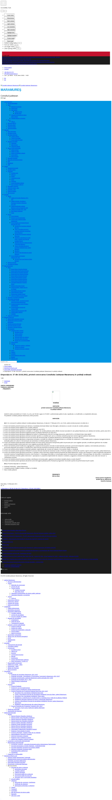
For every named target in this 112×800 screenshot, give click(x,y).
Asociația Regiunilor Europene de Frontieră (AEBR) (25, 747)
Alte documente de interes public (18, 355)
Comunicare (10, 171)
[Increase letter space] (20, 48)
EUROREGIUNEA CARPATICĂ (16, 312)
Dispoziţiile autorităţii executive (14, 325)
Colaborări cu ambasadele (13, 315)
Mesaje (12, 179)
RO (5, 78)
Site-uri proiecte (11, 193)
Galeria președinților (12, 128)
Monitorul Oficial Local (9, 317)
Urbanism (13, 344)
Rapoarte (13, 357)
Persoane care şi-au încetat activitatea (22, 340)
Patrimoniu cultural (11, 125)
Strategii (9, 196)
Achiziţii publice (14, 342)
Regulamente (10, 163)
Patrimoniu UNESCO (12, 123)
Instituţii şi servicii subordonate (14, 148)
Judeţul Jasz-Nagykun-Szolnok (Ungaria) (19, 296)
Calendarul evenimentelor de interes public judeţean (26, 593)
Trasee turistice (14, 110)
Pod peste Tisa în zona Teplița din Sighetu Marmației (30, 708)
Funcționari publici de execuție (21, 339)
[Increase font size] (17, 45)
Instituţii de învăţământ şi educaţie (18, 153)
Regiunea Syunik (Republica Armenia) (19, 277)
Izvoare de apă (14, 108)
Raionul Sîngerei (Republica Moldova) (19, 269)
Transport (13, 352)
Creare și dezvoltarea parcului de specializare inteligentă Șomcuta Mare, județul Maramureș (23, 231)
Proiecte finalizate (15, 216)
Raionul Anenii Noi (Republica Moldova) (19, 274)
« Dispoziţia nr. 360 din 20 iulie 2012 (11, 488)
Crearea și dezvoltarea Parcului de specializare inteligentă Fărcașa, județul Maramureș (23, 247)
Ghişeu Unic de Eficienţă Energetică (15, 160)
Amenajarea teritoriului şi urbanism (22, 349)
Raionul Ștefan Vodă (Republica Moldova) (20, 271)
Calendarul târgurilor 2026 (12, 524)
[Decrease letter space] (17, 48)
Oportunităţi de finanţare (13, 264)
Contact (6, 69)
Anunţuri (13, 176)
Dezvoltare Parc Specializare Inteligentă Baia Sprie (29, 693)
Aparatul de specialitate (12, 141)
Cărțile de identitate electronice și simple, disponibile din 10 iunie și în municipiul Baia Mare (26, 60)
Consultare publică (11, 170)
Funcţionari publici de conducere (22, 337)
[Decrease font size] (14, 45)
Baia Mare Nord (18, 113)
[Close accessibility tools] (5, 11)
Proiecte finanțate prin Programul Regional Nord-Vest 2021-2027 (20, 223)
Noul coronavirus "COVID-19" (17, 184)
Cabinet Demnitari (18, 335)
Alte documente (11, 329)
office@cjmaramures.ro (11, 74)
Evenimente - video (12, 189)
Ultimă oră (13, 174)
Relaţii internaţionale (8, 266)
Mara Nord (17, 251)
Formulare (13, 354)
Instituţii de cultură (15, 151)
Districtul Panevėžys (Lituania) (17, 292)
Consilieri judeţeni (15, 136)
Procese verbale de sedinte (16, 140)
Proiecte (9, 214)
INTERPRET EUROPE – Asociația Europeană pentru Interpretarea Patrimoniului (20, 301)
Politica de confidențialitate (12, 566)
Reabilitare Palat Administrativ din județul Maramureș (30, 704)
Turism (9, 105)
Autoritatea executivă (12, 133)
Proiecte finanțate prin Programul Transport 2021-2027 (18, 256)
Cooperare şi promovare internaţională (16, 297)
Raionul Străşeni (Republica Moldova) (19, 281)
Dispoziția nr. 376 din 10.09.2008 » (31, 488)
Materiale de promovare (16, 107)
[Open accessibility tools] (3, 3)
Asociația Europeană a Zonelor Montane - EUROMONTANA (28, 746)
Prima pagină (8, 67)
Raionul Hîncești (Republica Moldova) (19, 279)
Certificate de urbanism (19, 347)
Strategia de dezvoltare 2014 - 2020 (18, 209)
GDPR (9, 165)
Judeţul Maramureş (8, 102)
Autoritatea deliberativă (12, 135)
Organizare (6, 130)
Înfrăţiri (9, 267)
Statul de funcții (14, 145)
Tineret (9, 120)
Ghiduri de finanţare (12, 191)
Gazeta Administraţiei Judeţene (17, 183)
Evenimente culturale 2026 (12, 522)
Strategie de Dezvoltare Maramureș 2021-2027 (24, 674)
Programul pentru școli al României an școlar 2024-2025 (16, 59)
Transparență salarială (15, 146)
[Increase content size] (20, 43)
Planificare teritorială (12, 262)
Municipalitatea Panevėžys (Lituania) (18, 291)
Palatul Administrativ (12, 131)
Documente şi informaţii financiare (15, 327)
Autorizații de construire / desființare (22, 345)
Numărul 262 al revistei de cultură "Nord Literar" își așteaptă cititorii (19, 64)
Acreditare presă (14, 173)
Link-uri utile (8, 519)
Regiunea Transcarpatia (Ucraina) (18, 286)
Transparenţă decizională (13, 168)
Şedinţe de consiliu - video (13, 188)
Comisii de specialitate (16, 138)
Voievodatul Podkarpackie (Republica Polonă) (24, 729)
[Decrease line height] (15, 47)
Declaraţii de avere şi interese (17, 330)
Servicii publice (14, 155)
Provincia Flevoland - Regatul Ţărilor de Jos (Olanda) (26, 732)
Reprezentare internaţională (13, 299)
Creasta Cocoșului (18, 111)
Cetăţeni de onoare (12, 126)
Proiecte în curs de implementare (18, 218)
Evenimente (13, 181)
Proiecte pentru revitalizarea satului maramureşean (25, 689)
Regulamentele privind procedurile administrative (21, 759)
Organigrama (13, 143)
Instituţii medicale (15, 150)
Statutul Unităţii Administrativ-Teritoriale (16, 319)
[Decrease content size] (18, 43)
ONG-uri (13, 121)
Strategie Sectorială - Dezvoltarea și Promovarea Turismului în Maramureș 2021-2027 (19, 202)
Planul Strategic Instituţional (16, 211)
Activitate (6, 166)
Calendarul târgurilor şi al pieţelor (18, 118)
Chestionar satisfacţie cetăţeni (12, 565)
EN (5, 80)
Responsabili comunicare (13, 186)
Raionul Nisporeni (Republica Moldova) (19, 272)
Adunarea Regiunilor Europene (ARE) (19, 310)
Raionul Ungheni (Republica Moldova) (19, 276)
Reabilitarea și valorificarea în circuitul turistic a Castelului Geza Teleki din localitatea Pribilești (22, 239)
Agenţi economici (14, 156)
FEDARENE (13, 314)
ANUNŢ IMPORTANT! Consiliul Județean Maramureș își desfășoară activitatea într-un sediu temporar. (28, 62)
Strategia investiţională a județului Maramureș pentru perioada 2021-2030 (19, 207)
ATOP (9, 161)
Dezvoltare (6, 194)
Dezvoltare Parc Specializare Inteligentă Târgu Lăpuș (30, 696)
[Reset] (2, 11)
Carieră (12, 350)
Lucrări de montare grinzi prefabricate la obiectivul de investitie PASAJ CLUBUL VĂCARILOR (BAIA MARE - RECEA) (31, 57)
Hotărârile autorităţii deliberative (14, 324)
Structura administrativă (12, 103)
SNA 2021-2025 (14, 359)
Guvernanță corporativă (12, 158)
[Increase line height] (18, 47)
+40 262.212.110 (9, 72)
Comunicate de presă (15, 178)
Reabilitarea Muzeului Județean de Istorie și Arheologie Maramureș (23, 243)
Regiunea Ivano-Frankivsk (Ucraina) (18, 294)
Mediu (12, 213)
